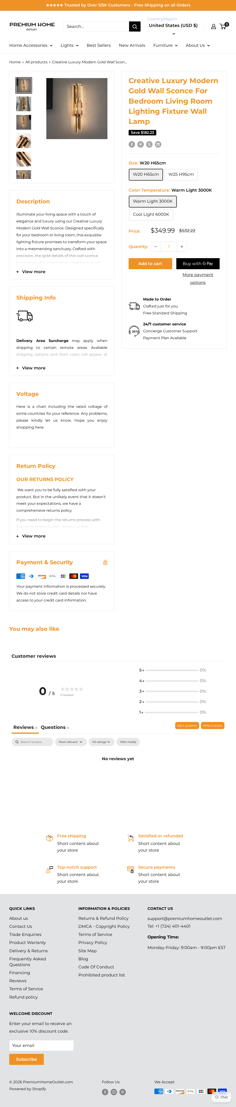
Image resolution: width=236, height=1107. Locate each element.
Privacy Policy (92, 942)
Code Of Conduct (96, 967)
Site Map (87, 950)
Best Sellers (99, 45)
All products (36, 62)
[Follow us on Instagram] (114, 1092)
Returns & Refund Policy (103, 918)
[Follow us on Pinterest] (122, 1092)
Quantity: (138, 246)
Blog (83, 958)
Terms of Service (26, 988)
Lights (67, 45)
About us (18, 918)
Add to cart (150, 263)
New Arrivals (132, 45)
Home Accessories (28, 45)
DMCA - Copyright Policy (104, 926)
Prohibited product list (101, 975)
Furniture (163, 45)
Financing (19, 972)
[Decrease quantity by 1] (156, 246)
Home (15, 62)
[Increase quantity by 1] (182, 246)
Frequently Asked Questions (27, 961)
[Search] (135, 26)
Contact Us (20, 926)
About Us (195, 45)
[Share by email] (158, 144)
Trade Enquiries (25, 934)
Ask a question (187, 725)
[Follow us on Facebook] (105, 1092)
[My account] (213, 26)
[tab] (55, 728)
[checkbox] (128, 742)
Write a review (213, 725)
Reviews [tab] (25, 727)
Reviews (18, 980)
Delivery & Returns (28, 950)
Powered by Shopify (27, 1089)
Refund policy (23, 997)
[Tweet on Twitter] (149, 144)
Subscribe (26, 1059)
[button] (172, 670)
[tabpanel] (118, 774)
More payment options (198, 278)
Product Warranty (27, 942)
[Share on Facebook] (132, 144)
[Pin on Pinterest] (140, 144)
